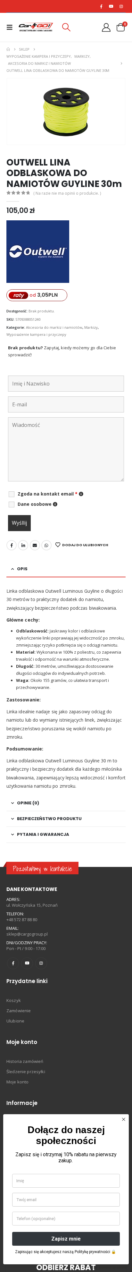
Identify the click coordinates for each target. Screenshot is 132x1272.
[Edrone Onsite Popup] (66, 636)
